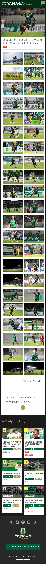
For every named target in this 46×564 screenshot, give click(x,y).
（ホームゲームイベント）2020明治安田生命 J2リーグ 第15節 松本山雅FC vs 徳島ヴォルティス (25, 398)
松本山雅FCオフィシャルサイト (23, 546)
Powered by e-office (23, 559)
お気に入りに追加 (34, 380)
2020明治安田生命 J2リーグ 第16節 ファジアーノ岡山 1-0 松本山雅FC (25, 402)
